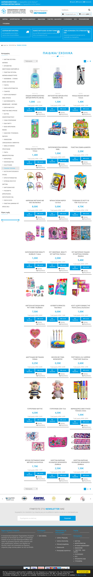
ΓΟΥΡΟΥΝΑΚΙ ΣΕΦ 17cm (58, 409)
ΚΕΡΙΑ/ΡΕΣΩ (7, 158)
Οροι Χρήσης (42, 536)
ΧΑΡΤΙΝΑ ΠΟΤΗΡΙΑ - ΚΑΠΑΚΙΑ (9, 61)
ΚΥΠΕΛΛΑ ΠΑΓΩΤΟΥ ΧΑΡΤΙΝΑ (9, 182)
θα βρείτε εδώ (80, 575)
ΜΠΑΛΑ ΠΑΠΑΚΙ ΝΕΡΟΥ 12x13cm (58, 202)
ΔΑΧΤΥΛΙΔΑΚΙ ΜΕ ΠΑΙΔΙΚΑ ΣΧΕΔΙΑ (35, 358)
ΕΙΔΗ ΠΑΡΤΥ (7, 123)
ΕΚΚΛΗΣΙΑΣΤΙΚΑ (9, 162)
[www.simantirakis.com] (13, 14)
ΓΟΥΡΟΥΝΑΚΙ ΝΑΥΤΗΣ (35, 409)
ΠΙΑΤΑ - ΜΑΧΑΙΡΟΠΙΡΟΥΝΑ (8, 153)
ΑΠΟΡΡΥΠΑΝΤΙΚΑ (15, 19)
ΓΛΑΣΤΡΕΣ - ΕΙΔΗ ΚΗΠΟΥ (54, 19)
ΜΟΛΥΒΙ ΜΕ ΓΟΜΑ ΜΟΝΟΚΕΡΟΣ (57, 358)
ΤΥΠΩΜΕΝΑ (6, 23)
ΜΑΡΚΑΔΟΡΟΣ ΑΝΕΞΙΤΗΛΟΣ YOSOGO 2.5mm (80, 410)
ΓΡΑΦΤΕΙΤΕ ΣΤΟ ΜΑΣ (47, 508)
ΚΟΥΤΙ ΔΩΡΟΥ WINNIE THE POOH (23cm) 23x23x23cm (80, 307)
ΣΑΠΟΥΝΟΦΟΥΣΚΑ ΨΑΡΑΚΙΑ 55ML (57, 148)
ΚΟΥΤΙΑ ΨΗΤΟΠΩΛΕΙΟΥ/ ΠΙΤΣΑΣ (10, 173)
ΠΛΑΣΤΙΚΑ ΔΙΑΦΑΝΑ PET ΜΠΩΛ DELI (10, 205)
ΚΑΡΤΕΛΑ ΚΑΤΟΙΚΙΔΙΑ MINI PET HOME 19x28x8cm (35, 307)
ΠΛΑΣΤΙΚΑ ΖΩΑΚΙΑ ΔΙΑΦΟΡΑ (80, 147)
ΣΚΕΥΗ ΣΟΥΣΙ (8, 200)
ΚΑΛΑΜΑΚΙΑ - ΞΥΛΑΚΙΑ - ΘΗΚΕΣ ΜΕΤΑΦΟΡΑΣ (10, 80)
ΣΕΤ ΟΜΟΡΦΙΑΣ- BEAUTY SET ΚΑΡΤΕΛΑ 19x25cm (58, 253)
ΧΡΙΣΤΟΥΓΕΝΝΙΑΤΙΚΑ (10, 178)
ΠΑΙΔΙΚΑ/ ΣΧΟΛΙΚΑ (9, 168)
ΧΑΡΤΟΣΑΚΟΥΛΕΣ (9, 187)
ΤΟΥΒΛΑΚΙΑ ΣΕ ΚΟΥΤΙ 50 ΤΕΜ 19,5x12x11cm (80, 202)
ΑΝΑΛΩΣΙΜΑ (41, 19)
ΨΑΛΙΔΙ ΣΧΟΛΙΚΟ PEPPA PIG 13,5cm (34, 150)
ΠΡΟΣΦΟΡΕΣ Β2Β (84, 19)
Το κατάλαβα (83, 572)
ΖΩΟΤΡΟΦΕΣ (8, 165)
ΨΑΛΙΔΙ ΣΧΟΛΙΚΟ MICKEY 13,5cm (80, 97)
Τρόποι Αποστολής (62, 541)
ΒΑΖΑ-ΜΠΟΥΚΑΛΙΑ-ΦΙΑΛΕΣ (9, 128)
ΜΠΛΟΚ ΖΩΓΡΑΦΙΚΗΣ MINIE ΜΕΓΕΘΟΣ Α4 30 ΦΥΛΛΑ (35, 461)
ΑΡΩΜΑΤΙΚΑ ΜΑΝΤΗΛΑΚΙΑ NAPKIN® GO (10, 67)
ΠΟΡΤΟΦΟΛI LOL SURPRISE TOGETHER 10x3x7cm (80, 358)
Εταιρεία (80, 2)
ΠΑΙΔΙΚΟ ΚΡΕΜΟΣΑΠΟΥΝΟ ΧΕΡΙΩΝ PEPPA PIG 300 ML (35, 97)
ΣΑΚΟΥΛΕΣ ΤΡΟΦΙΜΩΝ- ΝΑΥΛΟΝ (10, 134)
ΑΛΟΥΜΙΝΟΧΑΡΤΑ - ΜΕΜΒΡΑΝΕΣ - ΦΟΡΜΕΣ (9, 102)
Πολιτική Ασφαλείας (63, 544)
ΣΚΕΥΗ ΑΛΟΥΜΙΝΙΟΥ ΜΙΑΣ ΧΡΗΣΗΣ (9, 96)
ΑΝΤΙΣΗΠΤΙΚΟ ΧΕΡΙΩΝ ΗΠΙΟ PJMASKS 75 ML (58, 97)
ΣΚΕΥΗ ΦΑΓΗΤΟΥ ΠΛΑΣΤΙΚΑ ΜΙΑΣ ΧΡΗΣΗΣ (9, 109)
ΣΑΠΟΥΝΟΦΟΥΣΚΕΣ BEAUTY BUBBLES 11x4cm (35, 253)
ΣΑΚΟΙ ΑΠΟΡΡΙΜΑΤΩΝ (11, 88)
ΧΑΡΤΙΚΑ (5, 19)
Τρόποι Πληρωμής (62, 538)
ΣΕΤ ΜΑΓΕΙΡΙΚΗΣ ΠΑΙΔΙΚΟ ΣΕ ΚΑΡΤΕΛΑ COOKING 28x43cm (81, 254)
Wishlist (40, 112)
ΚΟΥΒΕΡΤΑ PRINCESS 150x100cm (57, 307)
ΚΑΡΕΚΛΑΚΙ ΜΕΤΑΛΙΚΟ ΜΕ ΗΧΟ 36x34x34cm (35, 202)
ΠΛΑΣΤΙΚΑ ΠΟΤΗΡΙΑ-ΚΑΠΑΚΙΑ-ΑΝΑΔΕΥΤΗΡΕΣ (9, 73)
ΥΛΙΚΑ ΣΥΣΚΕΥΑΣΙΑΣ (10, 120)
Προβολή (29, 110)
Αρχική (73, 2)
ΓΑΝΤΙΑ (6, 85)
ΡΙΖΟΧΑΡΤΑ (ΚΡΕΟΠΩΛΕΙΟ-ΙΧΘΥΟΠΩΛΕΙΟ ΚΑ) (7, 194)
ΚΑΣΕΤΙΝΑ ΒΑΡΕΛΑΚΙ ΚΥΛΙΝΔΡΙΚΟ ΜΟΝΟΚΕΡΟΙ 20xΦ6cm (58, 462)
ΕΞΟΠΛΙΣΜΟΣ (68, 19)
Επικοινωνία (88, 2)
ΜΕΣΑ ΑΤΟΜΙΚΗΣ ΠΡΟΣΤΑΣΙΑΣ (8, 147)
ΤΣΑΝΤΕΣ (7, 91)
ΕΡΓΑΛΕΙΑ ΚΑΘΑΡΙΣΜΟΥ (28, 19)
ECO (75, 19)
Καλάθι (41, 109)
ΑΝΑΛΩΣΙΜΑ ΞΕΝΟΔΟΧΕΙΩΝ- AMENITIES (10, 141)
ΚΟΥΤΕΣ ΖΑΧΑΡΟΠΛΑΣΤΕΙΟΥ (8, 115)
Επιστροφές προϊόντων (64, 550)
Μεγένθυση (41, 114)
